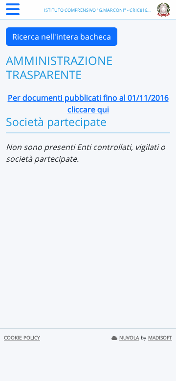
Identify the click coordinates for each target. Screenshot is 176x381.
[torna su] (156, 351)
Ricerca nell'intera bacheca (61, 36)
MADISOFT (160, 338)
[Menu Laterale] (13, 12)
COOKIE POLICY (22, 338)
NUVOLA (129, 338)
